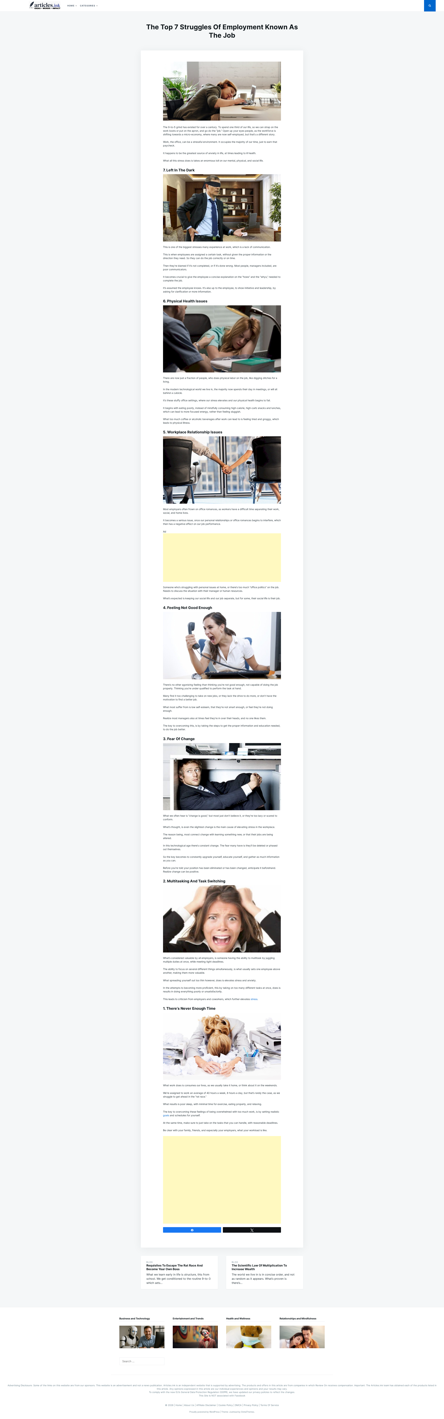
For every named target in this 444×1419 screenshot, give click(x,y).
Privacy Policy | (252, 1405)
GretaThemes (247, 1411)
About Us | (190, 1405)
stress (254, 999)
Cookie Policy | (226, 1405)
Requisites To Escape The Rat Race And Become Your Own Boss (174, 1267)
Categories (87, 5)
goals (166, 1115)
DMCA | (239, 1405)
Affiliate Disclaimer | (207, 1405)
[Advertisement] (222, 557)
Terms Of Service (269, 1405)
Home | (180, 1405)
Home (70, 5)
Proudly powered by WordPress (204, 1411)
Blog (149, 1262)
